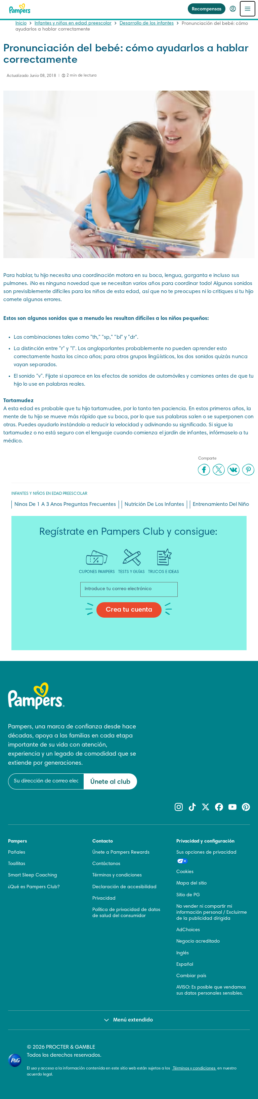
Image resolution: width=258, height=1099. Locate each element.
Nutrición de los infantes (154, 504)
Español (184, 964)
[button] (166, 748)
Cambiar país (191, 976)
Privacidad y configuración (205, 841)
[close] (166, 748)
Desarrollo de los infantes (147, 23)
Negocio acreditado (198, 941)
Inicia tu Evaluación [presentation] (94, 924)
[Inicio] (20, 8)
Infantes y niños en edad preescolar (73, 23)
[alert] (94, 838)
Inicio (21, 23)
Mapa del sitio (191, 883)
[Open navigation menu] (247, 8)
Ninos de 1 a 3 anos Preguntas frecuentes (65, 504)
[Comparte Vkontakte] (233, 470)
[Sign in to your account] (232, 8)
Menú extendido (133, 1020)
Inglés (182, 953)
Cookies (185, 872)
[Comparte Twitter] (218, 470)
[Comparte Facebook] (204, 470)
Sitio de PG (188, 895)
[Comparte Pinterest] (248, 470)
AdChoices (188, 930)
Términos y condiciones (194, 1068)
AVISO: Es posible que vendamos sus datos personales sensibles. (211, 990)
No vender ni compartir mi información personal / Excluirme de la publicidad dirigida (211, 912)
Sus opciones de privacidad (206, 852)
